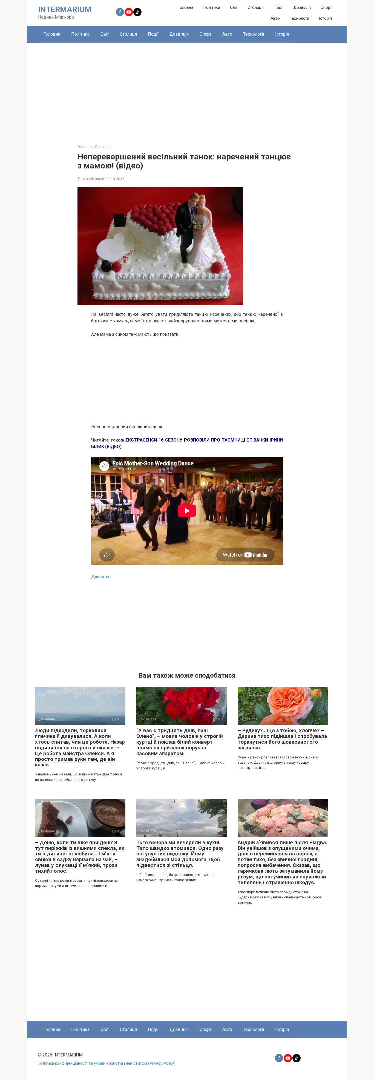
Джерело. (101, 576)
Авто (275, 18)
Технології (299, 18)
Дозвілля (302, 7)
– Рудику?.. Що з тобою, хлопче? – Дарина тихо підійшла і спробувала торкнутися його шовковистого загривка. (282, 739)
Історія (325, 18)
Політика (211, 7)
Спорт (326, 7)
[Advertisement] (187, 89)
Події (278, 7)
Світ (234, 7)
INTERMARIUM (64, 9)
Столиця (256, 7)
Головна (185, 7)
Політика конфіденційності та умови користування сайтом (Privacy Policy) (107, 1063)
